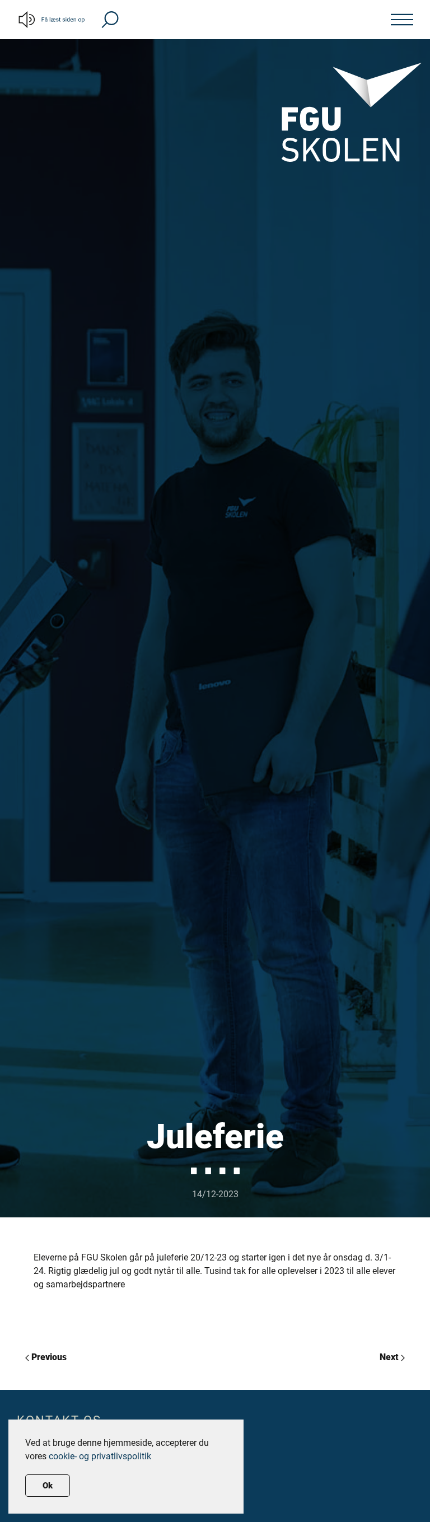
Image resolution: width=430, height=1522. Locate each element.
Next (390, 1357)
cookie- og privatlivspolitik (100, 1456)
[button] (110, 18)
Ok (48, 1486)
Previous (48, 1357)
